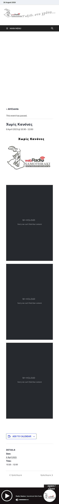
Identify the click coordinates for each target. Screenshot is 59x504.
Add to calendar (21, 436)
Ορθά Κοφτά (16, 475)
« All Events (12, 108)
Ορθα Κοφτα (45, 475)
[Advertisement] (29, 66)
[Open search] (52, 28)
